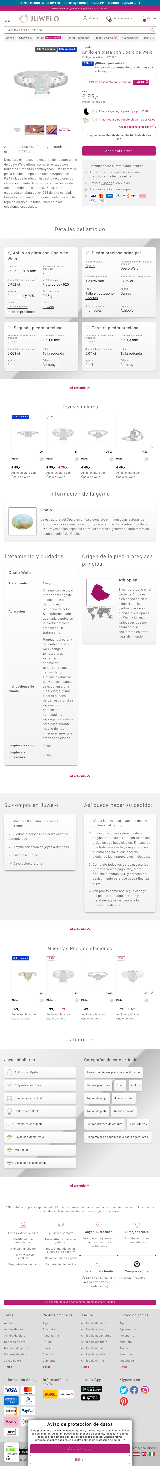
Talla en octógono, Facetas (100, 296)
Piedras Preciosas (77, 38)
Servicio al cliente (99, 1271)
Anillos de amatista (94, 1342)
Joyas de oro (13, 1361)
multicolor (93, 310)
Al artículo (78, 388)
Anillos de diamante (94, 1323)
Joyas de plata (124, 1098)
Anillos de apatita (93, 1355)
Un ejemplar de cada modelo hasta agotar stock (117, 1137)
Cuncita (48, 1355)
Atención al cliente (23, 1249)
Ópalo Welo (130, 268)
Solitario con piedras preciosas (22, 309)
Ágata (47, 1323)
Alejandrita (127, 1336)
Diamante (49, 1361)
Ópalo (90, 266)
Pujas (48, 38)
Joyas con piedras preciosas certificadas (113, 1072)
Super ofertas (138, 1124)
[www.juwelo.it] (152, 1454)
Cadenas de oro (14, 1342)
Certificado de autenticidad (23, 1241)
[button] (7, 18)
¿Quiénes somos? (61, 1233)
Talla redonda (53, 353)
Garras (126, 293)
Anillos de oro (13, 1330)
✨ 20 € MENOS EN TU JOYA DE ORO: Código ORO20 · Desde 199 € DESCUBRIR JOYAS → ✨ (80, 3)
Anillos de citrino (92, 1361)
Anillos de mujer (97, 1098)
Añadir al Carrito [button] (119, 151)
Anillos (135, 1085)
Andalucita (127, 1361)
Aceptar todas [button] (80, 1449)
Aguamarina (128, 1330)
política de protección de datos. (101, 1440)
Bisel (11, 364)
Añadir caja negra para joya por (124, 111)
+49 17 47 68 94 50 (99, 1278)
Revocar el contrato (20, 1452)
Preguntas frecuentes (23, 1264)
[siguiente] (152, 448)
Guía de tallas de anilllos (23, 1256)
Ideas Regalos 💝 (106, 38)
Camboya (50, 364)
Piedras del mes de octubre (104, 1124)
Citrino (47, 1342)
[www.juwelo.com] (144, 1454)
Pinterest (124, 1401)
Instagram (145, 1390)
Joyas (10, 38)
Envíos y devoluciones (23, 1233)
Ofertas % (25, 38)
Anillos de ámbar (92, 1348)
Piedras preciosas (98, 1085)
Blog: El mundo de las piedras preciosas (61, 1250)
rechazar (111, 1434)
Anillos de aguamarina (96, 1336)
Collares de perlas (16, 1348)
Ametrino (126, 1355)
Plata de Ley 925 (56, 284)
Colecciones (130, 38)
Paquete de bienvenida (60, 1264)
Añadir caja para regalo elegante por (127, 120)
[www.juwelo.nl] (136, 1454)
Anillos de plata (96, 1111)
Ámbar (124, 1348)
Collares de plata (15, 1355)
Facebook (134, 1390)
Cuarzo (47, 1348)
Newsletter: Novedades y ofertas (61, 1241)
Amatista (49, 1330)
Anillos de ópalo (123, 1111)
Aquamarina (51, 1336)
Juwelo (48, 307)
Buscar (152, 29)
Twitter (124, 1390)
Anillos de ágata (92, 1330)
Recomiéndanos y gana (61, 1258)
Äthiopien (128, 310)
